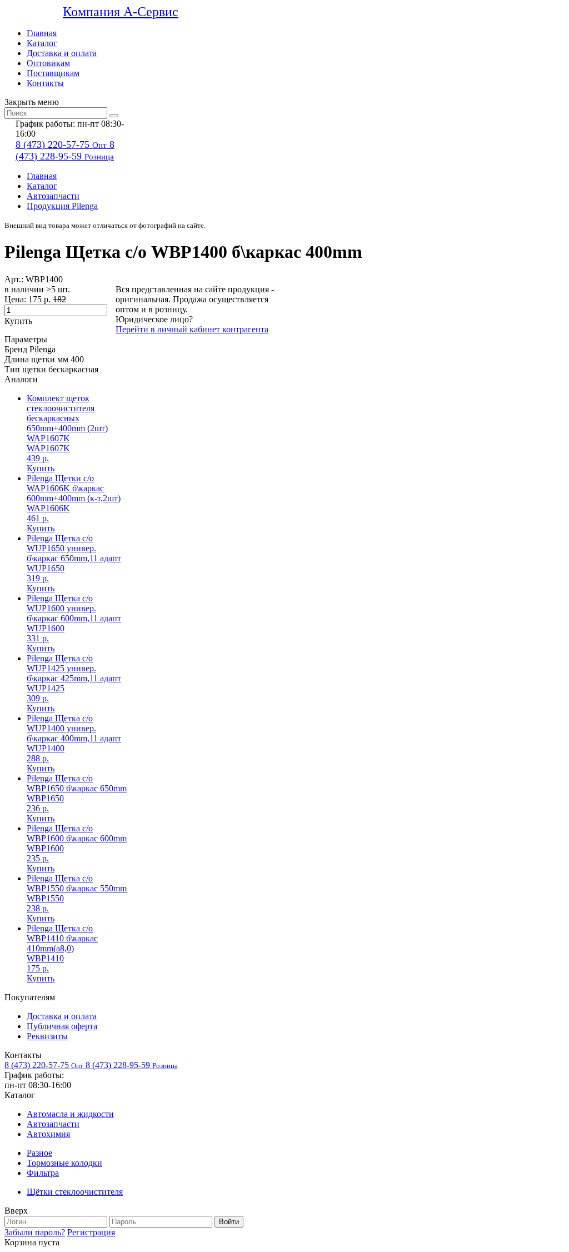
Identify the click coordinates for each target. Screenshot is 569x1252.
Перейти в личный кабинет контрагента (192, 329)
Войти (229, 1222)
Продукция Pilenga (62, 206)
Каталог (42, 43)
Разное (39, 1153)
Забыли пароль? (34, 1232)
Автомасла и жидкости (70, 1114)
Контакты (45, 83)
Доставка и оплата (62, 53)
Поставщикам (53, 73)
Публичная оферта (62, 1026)
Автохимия (48, 1134)
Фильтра (43, 1173)
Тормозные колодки (64, 1163)
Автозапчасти (53, 196)
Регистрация (91, 1232)
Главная (42, 33)
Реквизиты (47, 1036)
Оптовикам (48, 63)
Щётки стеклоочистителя (75, 1191)
